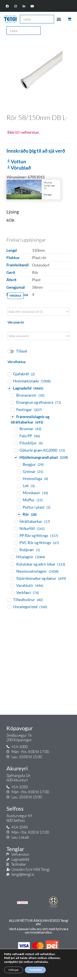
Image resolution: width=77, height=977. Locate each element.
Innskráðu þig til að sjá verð (35, 151)
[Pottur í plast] (19, 507)
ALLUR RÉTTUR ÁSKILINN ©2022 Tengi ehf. (38, 922)
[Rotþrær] (15, 550)
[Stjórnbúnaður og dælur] (12, 578)
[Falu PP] (15, 436)
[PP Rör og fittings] (15, 535)
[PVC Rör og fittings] (15, 542)
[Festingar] (12, 409)
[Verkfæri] (12, 592)
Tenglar (15, 848)
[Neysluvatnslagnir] (12, 571)
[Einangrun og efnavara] (12, 402)
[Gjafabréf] (9, 374)
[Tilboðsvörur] (9, 599)
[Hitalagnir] (12, 557)
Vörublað (21, 168)
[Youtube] (32, 6)
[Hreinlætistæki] (9, 381)
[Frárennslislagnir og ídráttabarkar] (12, 416)
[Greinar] (19, 471)
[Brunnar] (15, 429)
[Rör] (19, 514)
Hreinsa (15, 295)
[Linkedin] (24, 6)
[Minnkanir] (19, 493)
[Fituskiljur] (15, 443)
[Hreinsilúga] (19, 478)
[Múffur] (19, 500)
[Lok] (19, 486)
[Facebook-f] (7, 6)
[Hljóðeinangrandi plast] (15, 457)
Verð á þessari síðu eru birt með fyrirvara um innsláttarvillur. (38, 930)
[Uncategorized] (9, 607)
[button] (58, 19)
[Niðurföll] (15, 528)
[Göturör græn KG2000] (15, 450)
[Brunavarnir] (12, 395)
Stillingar (13, 970)
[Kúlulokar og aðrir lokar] (12, 564)
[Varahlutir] (12, 585)
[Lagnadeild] (9, 388)
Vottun (18, 161)
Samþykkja (35, 970)
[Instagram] (15, 6)
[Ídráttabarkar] (15, 521)
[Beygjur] (19, 464)
